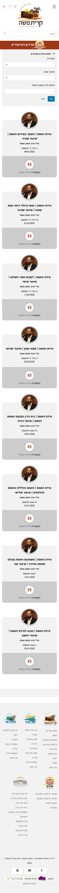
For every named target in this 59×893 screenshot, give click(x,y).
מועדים (54, 807)
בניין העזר (22, 825)
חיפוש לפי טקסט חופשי (43, 85)
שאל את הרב (31, 752)
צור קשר (53, 767)
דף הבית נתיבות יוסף (10, 732)
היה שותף (52, 753)
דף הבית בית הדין (19, 793)
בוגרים (14, 739)
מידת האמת (25, 172)
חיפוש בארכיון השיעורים (41, 53)
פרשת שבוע (51, 802)
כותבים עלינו (31, 762)
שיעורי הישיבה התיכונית (46, 793)
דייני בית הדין (21, 807)
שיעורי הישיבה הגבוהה (47, 798)
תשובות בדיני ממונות (17, 812)
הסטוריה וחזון (11, 744)
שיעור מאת (49, 71)
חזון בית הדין (21, 802)
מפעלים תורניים (50, 739)
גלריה (34, 757)
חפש (51, 99)
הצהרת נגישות (29, 883)
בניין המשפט (21, 821)
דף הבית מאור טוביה (30, 732)
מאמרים (23, 816)
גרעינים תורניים (50, 744)
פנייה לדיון (22, 834)
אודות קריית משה (51, 733)
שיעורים (33, 748)
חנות (55, 762)
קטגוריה (51, 58)
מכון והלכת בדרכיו (32, 741)
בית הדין (53, 749)
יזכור (55, 758)
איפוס (43, 99)
